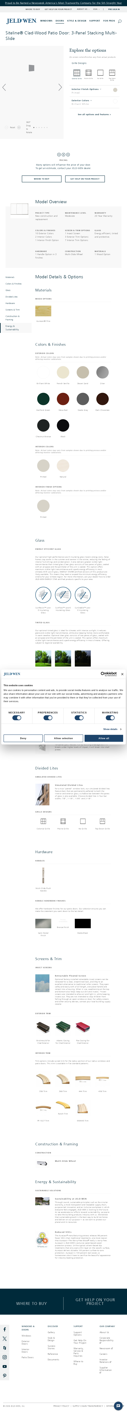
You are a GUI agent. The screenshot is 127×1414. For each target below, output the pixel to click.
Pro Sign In (114, 9)
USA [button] (95, 9)
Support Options (78, 1333)
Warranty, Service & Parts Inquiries (79, 1352)
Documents (53, 1359)
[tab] (94, 63)
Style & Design (51, 1339)
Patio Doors (28, 1357)
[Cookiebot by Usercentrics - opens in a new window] (103, 674)
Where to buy (31, 1303)
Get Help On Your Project (84, 179)
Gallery (51, 1332)
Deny (23, 738)
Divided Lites (12, 297)
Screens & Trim (13, 310)
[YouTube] (4, 1366)
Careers (103, 1354)
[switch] (48, 717)
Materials (10, 277)
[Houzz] (4, 1348)
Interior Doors (25, 1350)
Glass (8, 290)
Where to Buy (33, 9)
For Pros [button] (109, 20)
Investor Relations (104, 1360)
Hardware (10, 303)
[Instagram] (4, 1357)
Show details (110, 729)
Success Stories (51, 1347)
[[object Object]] (21, 21)
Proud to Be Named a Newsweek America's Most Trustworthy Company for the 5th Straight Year (63, 3)
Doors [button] (60, 20)
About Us (104, 1332)
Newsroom (105, 1348)
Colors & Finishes (14, 284)
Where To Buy (41, 179)
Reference (53, 1354)
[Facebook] (4, 1329)
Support (94, 20)
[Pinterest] (4, 1375)
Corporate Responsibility (107, 1340)
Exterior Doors (26, 1342)
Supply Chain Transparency (88, 1406)
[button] (94, 63)
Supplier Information (106, 1370)
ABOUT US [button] (82, 9)
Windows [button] (46, 20)
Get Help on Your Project (58, 9)
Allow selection (63, 738)
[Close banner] (122, 674)
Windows (26, 1335)
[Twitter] (4, 1338)
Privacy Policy (61, 1406)
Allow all (104, 738)
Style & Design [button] (76, 20)
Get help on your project (95, 1301)
